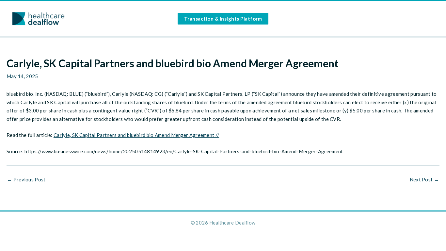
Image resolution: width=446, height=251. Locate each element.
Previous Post (26, 179)
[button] (223, 19)
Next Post (424, 179)
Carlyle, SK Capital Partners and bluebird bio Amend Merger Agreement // (136, 135)
